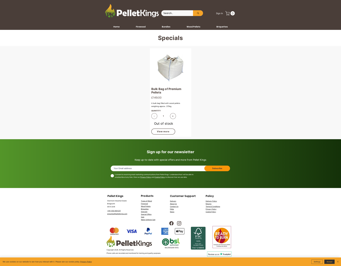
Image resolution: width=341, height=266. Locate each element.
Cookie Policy (160, 177)
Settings (317, 262)
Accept (329, 262)
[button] (230, 13)
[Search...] (198, 13)
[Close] (337, 262)
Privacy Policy (145, 177)
